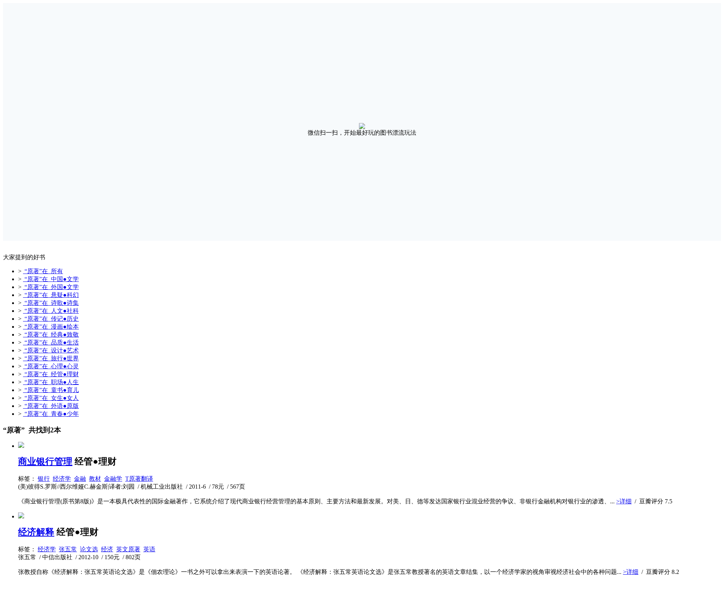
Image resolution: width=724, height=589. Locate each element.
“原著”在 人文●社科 (51, 311)
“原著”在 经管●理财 (51, 374)
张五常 (68, 549)
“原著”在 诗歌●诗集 (51, 303)
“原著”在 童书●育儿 (51, 390)
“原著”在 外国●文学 (51, 287)
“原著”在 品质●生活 (51, 342)
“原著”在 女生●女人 (51, 398)
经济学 (62, 478)
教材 (95, 478)
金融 (80, 478)
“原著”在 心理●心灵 (51, 366)
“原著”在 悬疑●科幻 (51, 295)
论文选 (89, 549)
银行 (44, 478)
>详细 (624, 501)
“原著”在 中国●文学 (51, 279)
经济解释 (36, 532)
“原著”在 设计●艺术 (51, 350)
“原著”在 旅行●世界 (51, 358)
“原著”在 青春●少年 (51, 414)
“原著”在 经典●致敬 (51, 334)
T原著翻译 (139, 478)
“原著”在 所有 (43, 271)
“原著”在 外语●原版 (51, 406)
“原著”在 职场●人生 (51, 382)
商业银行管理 (45, 461)
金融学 (113, 478)
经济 (107, 549)
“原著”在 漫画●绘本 (51, 326)
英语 (149, 549)
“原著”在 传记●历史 (51, 318)
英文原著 (128, 549)
